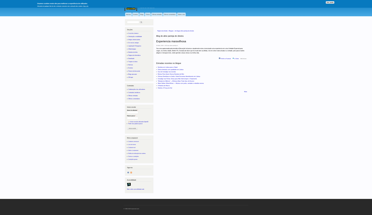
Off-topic (130, 77)
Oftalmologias (132, 49)
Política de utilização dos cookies (137, 153)
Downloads (131, 58)
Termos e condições (133, 156)
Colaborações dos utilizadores (136, 89)
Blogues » (172, 31)
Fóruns (148, 14)
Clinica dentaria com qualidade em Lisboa (170, 69)
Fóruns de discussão (134, 71)
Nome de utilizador (132, 110)
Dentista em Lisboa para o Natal (167, 67)
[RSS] (131, 172)
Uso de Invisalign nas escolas (167, 72)
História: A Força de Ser (165, 88)
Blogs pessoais (132, 74)
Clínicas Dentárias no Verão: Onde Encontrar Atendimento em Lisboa (179, 76)
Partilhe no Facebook (225, 58)
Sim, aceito (330, 2)
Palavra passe (131, 116)
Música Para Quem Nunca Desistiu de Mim (171, 74)
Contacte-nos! (132, 147)
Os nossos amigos (133, 42)
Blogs (141, 14)
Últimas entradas (157, 14)
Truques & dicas (132, 61)
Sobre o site (181, 14)
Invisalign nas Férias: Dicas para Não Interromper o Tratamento (177, 78)
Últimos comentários (170, 14)
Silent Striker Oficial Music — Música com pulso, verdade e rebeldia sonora (181, 83)
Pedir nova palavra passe (135, 123)
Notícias (128, 14)
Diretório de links (133, 52)
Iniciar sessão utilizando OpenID (139, 121)
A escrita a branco (133, 33)
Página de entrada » (163, 31)
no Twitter (236, 58)
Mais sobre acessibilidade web (135, 189)
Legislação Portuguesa (134, 46)
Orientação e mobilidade (135, 36)
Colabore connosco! (133, 141)
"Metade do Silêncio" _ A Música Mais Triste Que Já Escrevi (176, 81)
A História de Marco (164, 85)
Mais (245, 91)
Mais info (85, 6)
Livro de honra (132, 144)
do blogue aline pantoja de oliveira (184, 31)
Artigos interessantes (134, 39)
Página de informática (134, 55)
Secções (130, 29)
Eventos (135, 14)
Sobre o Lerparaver (133, 150)
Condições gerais (132, 159)
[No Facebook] (128, 172)
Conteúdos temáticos (134, 92)
